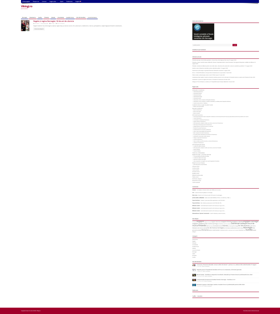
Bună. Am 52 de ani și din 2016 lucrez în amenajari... (210, 195)
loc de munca (243, 225)
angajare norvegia (250, 221)
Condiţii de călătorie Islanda (199, 146)
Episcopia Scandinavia (197, 108)
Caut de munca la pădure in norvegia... (204, 192)
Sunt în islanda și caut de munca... (218, 213)
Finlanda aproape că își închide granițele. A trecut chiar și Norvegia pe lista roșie (210, 60)
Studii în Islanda (196, 149)
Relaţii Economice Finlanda (198, 163)
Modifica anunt (195, 173)
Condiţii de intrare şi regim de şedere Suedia (202, 105)
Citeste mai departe (39, 29)
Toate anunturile (196, 182)
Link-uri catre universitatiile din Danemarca (202, 131)
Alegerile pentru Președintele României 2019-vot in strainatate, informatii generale (219, 269)
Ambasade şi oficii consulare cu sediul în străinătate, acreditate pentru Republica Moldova (212, 101)
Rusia (210, 230)
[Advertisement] (231, 7)
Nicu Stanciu (36, 23)
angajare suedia (197, 224)
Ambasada (194, 221)
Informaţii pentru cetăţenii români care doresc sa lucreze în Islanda (207, 147)
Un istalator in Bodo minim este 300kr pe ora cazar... (209, 190)
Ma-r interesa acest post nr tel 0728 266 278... (211, 203)
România (194, 255)
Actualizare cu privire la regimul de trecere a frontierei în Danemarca (208, 79)
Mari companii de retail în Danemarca (201, 133)
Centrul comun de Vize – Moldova (200, 103)
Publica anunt (195, 177)
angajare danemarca (216, 221)
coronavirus (220, 223)
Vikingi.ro (26, 6)
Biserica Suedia (196, 113)
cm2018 (210, 223)
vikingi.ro (194, 231)
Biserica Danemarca (197, 110)
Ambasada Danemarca (198, 91)
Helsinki (220, 226)
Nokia (242, 228)
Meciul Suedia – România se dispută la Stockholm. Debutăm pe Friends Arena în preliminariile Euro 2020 (224, 274)
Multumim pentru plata (197, 175)
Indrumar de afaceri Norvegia (199, 159)
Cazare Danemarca (197, 118)
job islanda (230, 225)
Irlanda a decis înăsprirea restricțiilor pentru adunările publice (206, 68)
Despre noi (36, 1)
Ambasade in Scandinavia (198, 90)
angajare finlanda (226, 221)
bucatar (205, 223)
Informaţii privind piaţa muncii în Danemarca (202, 124)
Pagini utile (53, 1)
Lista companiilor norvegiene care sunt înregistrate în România (206, 161)
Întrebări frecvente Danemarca (199, 128)
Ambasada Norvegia (197, 96)
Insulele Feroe (70, 17)
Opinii (61, 1)
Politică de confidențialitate (198, 153)
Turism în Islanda (196, 151)
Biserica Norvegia (197, 111)
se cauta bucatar (215, 230)
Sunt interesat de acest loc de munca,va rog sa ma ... (213, 205)
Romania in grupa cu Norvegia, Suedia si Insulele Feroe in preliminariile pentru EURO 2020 (221, 284)
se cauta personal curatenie (233, 230)
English (77, 1)
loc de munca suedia (229, 228)
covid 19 (225, 223)
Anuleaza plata (195, 168)
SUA (244, 230)
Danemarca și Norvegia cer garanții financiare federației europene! (207, 70)
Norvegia (24, 17)
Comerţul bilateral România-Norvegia (201, 156)
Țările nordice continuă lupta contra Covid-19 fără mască (205, 75)
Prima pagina (26, 1)
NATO (239, 228)
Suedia (40, 17)
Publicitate (69, 1)
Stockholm (241, 230)
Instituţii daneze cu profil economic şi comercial (203, 126)
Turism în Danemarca (197, 139)
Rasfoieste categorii (196, 178)
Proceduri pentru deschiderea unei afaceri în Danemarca (205, 134)
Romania (205, 230)
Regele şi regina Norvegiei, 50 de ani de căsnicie (53, 21)
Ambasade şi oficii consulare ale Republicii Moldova (204, 99)
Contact (44, 1)
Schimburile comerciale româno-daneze (201, 136)
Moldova (236, 228)
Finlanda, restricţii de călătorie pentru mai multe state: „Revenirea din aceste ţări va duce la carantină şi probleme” (218, 66)
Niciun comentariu (61, 23)
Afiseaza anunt (195, 166)
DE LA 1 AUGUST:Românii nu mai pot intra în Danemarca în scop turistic (208, 72)
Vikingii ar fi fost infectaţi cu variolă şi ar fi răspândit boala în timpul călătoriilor (210, 81)
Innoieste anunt (196, 171)
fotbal (207, 226)
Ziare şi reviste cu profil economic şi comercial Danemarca (205, 141)
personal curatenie (196, 230)
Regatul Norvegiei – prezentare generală (201, 154)
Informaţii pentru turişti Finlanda (200, 164)
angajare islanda (237, 221)
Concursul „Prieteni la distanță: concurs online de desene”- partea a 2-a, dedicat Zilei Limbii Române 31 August (226, 264)
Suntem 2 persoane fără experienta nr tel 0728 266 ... (213, 200)
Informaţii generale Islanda (198, 144)
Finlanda (46, 17)
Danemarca (33, 17)
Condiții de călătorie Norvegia (199, 157)
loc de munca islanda (201, 228)
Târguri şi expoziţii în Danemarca (200, 137)
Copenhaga (215, 223)
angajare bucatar (207, 221)
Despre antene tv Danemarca (199, 121)
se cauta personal (223, 230)
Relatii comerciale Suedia (198, 106)
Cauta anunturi (195, 170)
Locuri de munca (92, 17)
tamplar (254, 230)
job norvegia (235, 226)
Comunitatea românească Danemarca (201, 120)
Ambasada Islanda (197, 95)
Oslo (253, 228)
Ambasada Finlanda (197, 93)
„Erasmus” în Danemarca (198, 142)
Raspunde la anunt (196, 180)
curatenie (229, 223)
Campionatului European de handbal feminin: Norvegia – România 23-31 (216, 279)
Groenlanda (61, 17)
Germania (211, 225)
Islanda (53, 17)
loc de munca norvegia (215, 228)
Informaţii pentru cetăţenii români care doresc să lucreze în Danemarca (208, 123)
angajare (200, 221)
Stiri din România (80, 17)
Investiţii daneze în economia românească (202, 129)
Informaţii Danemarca (197, 115)
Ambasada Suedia (197, 98)
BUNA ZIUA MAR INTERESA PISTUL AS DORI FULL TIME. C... (218, 197)
